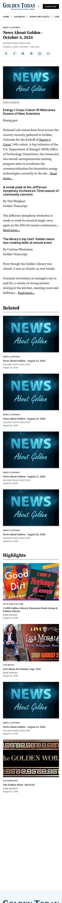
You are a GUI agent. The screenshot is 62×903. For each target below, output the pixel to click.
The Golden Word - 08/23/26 (19, 784)
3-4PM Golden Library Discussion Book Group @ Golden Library (30, 609)
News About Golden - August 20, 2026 (24, 534)
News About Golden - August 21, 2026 (24, 476)
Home (6, 17)
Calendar (19, 17)
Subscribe (51, 6)
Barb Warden (10, 615)
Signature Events (39, 17)
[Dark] (39, 6)
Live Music (8, 665)
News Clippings (11, 27)
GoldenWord (10, 781)
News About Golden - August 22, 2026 (24, 418)
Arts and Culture (13, 604)
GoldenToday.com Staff (17, 43)
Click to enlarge (11, 102)
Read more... (11, 230)
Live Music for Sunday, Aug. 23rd (22, 669)
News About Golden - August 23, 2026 (24, 360)
